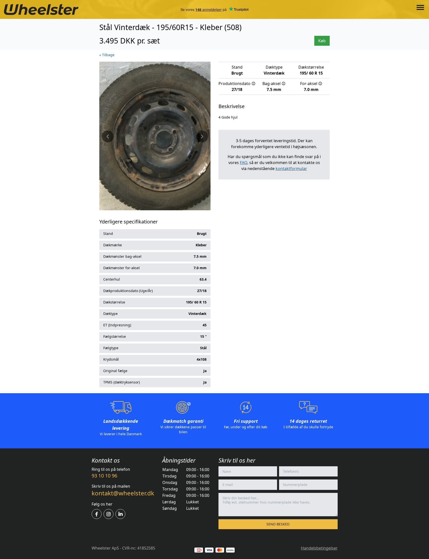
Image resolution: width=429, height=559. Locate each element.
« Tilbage (106, 54)
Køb (322, 40)
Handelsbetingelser (319, 548)
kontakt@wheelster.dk (123, 493)
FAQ (243, 162)
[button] (108, 136)
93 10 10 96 (104, 475)
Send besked (277, 524)
